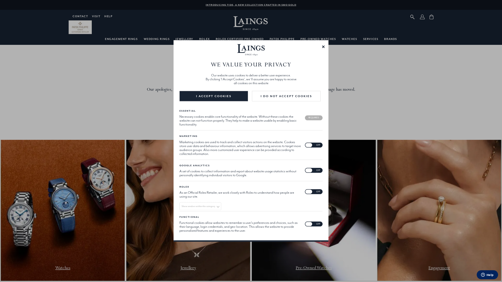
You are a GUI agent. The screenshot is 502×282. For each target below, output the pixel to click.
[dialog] (251, 141)
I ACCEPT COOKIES (214, 96)
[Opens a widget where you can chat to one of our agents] (487, 275)
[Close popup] (323, 46)
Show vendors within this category (198, 206)
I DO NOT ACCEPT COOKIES (286, 96)
